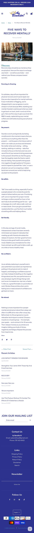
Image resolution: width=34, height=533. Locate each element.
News (9, 22)
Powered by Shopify (23, 528)
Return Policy (17, 460)
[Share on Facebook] (2, 339)
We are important (7, 391)
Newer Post (27, 349)
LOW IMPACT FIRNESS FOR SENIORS (14, 358)
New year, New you (7, 383)
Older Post (7, 349)
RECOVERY (5, 376)
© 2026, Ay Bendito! (10, 528)
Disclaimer (17, 462)
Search (17, 465)
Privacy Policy (17, 457)
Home (3, 22)
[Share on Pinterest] (11, 339)
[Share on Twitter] (7, 339)
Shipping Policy (17, 454)
